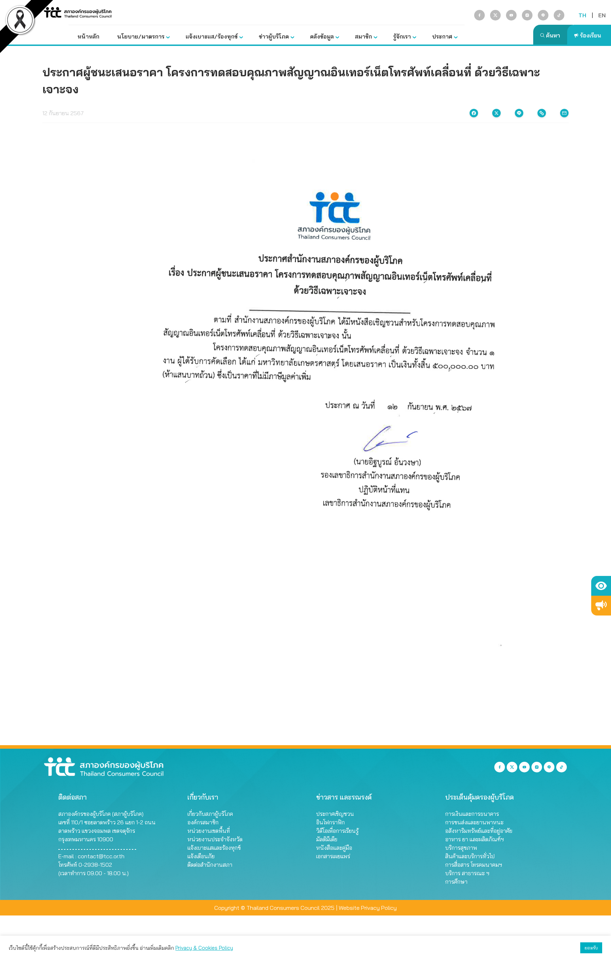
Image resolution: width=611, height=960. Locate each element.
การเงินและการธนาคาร (472, 813)
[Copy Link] (541, 113)
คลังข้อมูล (322, 36)
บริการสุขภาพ (461, 847)
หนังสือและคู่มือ (334, 847)
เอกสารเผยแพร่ (333, 856)
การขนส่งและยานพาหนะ (474, 822)
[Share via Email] (564, 113)
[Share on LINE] (519, 113)
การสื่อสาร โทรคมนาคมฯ (473, 864)
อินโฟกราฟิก (330, 822)
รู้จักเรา (402, 36)
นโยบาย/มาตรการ (140, 36)
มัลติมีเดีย (326, 839)
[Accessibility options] (601, 586)
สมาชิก (363, 36)
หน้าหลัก (88, 36)
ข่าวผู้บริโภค (274, 36)
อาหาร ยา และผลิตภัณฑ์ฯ (474, 839)
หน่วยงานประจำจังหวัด (215, 839)
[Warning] (601, 606)
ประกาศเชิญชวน (335, 813)
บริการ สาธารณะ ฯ (467, 873)
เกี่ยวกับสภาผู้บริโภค (210, 813)
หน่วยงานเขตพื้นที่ (208, 830)
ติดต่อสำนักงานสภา (209, 864)
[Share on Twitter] (496, 113)
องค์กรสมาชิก (203, 822)
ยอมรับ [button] (591, 947)
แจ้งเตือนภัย (201, 856)
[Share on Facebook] (474, 113)
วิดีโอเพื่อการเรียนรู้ (337, 830)
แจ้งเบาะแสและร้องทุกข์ (214, 847)
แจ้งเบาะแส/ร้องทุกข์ (212, 36)
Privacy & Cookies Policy (204, 947)
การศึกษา (456, 881)
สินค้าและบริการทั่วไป (470, 856)
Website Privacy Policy (368, 907)
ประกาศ (442, 36)
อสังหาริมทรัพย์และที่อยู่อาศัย (478, 830)
